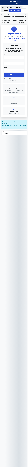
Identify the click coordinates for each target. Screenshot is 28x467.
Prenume (7, 61)
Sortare (22, 22)
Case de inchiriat (7, 14)
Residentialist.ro (15, 2)
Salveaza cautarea (15, 10)
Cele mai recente (22, 20)
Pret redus (6, 22)
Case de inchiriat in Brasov (18, 14)
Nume (6, 54)
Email (6, 67)
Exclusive (14, 20)
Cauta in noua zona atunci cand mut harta (14, 132)
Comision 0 (7, 20)
